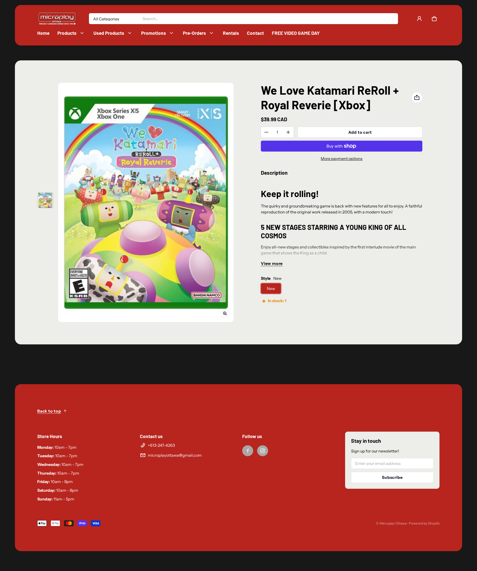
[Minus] (266, 132)
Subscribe (392, 477)
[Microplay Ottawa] (57, 18)
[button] (434, 18)
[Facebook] (247, 450)
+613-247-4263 (161, 445)
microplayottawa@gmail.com (175, 455)
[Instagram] (262, 450)
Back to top (49, 410)
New (271, 288)
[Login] (419, 18)
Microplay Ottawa (393, 523)
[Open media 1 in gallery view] (45, 200)
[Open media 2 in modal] (146, 202)
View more (272, 263)
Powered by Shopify (424, 523)
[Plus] (288, 132)
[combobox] (268, 18)
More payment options (341, 158)
